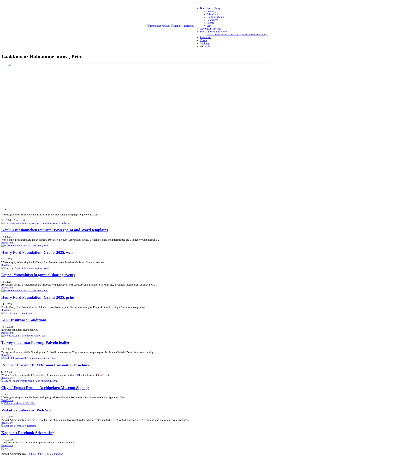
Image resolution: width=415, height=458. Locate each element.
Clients (210, 22)
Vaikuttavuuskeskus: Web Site (26, 410)
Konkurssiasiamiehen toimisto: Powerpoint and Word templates (54, 230)
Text (22, 220)
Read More (7, 242)
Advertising (213, 14)
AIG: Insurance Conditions (23, 320)
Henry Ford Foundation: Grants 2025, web (37, 252)
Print (15, 220)
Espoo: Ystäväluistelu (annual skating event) (38, 275)
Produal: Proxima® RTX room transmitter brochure (45, 365)
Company (212, 11)
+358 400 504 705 (35, 453)
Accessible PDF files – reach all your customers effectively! (237, 34)
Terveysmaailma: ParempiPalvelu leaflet (35, 342)
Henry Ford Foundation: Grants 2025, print (37, 297)
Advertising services (210, 28)
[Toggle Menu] (195, 3)
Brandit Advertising (210, 8)
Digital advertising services (214, 31)
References (212, 19)
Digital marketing (215, 17)
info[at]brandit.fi (55, 453)
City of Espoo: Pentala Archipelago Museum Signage (45, 387)
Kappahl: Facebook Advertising (27, 433)
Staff (209, 25)
